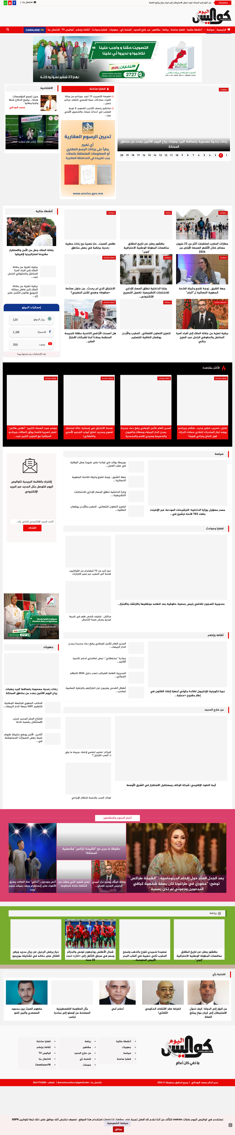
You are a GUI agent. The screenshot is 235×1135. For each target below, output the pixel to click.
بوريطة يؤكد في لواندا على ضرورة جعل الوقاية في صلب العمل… (98, 464)
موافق (118, 1129)
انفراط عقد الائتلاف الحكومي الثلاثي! (163, 1010)
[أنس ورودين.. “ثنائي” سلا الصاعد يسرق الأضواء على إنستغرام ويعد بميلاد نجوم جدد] (32, 858)
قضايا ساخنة (178, 30)
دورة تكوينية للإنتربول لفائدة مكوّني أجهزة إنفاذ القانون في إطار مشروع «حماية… (187, 693)
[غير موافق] (230, 1125)
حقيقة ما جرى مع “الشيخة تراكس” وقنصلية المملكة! (91, 851)
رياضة (165, 30)
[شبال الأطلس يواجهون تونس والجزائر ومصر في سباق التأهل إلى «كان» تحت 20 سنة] (90, 934)
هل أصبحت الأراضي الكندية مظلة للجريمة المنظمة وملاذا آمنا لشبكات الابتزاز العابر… (90, 337)
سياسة (210, 30)
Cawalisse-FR (43, 1065)
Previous (222, 119)
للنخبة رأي (125, 30)
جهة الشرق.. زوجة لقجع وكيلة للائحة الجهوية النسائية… (99, 479)
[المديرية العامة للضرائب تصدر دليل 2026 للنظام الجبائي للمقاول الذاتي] (136, 678)
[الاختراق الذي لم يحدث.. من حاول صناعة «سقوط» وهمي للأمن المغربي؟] (90, 269)
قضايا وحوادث (99, 30)
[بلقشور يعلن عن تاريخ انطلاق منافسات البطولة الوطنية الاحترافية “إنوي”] (146, 224)
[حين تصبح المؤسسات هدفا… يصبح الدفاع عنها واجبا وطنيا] (48, 103)
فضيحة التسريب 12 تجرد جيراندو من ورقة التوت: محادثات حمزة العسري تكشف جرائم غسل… (87, 100)
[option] (32, 133)
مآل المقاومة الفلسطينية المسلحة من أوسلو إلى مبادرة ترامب (72, 1013)
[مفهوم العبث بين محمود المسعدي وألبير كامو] (27, 992)
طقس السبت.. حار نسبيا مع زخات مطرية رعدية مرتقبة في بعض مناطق (90, 245)
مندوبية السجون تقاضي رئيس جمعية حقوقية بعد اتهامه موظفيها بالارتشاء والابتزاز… (171, 604)
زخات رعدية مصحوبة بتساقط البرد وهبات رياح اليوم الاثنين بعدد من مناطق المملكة (173, 144)
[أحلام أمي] (117, 992)
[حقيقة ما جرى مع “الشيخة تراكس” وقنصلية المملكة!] (91, 841)
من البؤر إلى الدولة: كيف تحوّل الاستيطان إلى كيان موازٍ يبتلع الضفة (180, 3)
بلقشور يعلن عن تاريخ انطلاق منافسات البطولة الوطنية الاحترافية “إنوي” (146, 247)
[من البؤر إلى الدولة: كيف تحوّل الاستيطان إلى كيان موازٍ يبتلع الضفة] (208, 992)
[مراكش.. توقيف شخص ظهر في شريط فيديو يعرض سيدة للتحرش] (88, 597)
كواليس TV (68, 30)
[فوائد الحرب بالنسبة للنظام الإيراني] (88, 778)
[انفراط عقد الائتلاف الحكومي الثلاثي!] (163, 992)
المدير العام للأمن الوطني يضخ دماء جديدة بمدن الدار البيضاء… (97, 645)
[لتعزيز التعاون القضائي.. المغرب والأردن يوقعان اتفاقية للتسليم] (146, 314)
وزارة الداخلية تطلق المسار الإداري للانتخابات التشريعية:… (100, 494)
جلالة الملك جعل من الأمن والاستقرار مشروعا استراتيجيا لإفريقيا (31, 252)
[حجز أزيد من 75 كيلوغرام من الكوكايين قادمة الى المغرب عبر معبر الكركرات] (88, 552)
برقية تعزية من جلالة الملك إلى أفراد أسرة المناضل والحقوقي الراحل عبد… (23, 272)
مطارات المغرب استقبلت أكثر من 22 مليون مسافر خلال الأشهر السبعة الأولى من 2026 (202, 247)
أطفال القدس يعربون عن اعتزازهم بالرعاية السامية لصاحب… (96, 690)
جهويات (113, 30)
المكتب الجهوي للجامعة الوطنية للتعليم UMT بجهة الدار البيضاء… (22, 705)
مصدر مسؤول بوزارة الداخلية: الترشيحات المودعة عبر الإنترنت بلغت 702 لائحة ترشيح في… (187, 512)
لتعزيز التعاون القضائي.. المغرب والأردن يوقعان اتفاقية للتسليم (146, 335)
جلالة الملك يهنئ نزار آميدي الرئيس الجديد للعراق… (109, 884)
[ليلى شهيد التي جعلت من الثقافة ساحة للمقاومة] (74, 876)
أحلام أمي (117, 1008)
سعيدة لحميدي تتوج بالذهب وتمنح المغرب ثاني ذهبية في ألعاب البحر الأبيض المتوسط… (145, 956)
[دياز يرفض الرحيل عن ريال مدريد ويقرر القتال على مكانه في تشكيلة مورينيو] (35, 934)
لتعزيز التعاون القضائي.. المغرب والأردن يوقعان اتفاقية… (98, 508)
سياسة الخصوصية (117, 1123)
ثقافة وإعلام (83, 30)
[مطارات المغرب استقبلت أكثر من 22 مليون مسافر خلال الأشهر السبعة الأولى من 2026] (202, 224)
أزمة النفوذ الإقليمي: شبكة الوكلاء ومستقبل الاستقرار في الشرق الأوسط (171, 785)
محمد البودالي (199, 1082)
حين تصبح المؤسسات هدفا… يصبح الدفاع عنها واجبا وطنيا (23, 100)
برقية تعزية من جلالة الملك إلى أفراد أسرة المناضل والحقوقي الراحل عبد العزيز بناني (202, 337)
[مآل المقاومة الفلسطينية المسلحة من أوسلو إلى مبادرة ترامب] (72, 992)
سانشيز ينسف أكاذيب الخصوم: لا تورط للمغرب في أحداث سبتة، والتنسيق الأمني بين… (87, 112)
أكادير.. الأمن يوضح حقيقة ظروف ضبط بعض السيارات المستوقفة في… (23, 738)
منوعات (223, 213)
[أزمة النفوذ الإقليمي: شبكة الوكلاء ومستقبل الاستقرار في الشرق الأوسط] (171, 748)
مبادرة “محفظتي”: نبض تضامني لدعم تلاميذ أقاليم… (99, 660)
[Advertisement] (117, 1109)
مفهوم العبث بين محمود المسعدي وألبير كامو (26, 1010)
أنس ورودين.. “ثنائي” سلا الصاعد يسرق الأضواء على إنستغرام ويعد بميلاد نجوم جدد (32, 886)
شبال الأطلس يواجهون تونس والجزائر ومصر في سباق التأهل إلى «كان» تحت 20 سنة (90, 956)
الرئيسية (221, 30)
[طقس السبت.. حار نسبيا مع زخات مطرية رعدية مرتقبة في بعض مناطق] (90, 224)
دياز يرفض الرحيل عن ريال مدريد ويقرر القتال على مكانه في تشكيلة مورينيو (35, 954)
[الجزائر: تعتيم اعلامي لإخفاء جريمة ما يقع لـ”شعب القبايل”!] (88, 733)
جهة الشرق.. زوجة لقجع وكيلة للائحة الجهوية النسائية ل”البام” (202, 290)
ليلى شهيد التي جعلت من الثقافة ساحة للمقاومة (74, 884)
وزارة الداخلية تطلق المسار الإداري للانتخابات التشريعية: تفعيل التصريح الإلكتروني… (146, 292)
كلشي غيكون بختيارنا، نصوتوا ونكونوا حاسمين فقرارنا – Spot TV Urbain (32, 143)
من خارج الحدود (141, 30)
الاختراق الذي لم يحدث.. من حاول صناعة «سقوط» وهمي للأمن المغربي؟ (90, 290)
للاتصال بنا (27, 2)
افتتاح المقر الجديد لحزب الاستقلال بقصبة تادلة (27, 720)
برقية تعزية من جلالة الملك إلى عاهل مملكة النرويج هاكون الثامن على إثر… (22, 291)
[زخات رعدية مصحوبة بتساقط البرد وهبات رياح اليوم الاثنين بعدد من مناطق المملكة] (31, 669)
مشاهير (156, 30)
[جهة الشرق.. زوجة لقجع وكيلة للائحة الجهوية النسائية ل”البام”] (202, 269)
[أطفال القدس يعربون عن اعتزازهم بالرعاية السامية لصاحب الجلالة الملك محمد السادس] (136, 692)
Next (125, 119)
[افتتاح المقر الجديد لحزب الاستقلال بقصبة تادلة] (53, 723)
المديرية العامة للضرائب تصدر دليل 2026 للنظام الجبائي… (98, 675)
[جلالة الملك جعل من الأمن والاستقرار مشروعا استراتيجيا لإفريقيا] (31, 231)
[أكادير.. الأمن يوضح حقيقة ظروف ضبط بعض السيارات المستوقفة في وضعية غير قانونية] (53, 739)
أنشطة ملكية (194, 30)
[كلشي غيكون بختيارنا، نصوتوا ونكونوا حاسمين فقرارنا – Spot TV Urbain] (32, 132)
